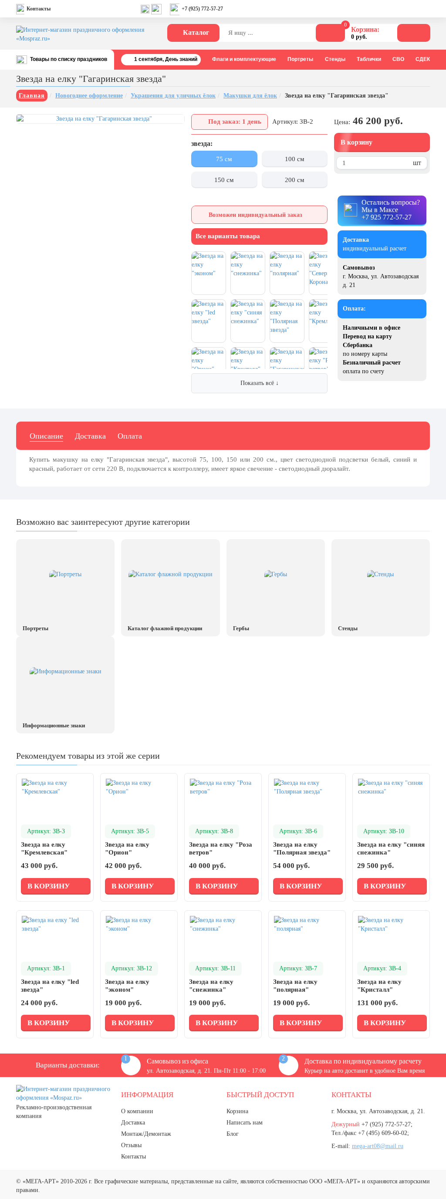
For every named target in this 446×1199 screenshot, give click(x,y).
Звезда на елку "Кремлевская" (44, 848)
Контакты (39, 9)
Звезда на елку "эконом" (127, 985)
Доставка (90, 436)
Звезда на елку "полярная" (295, 985)
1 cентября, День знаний (165, 59)
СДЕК (423, 59)
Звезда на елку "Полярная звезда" (302, 848)
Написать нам (244, 1122)
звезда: (202, 143)
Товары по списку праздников (68, 59)
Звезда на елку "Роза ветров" (220, 848)
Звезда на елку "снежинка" (211, 985)
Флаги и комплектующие (244, 59)
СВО (398, 59)
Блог (232, 1134)
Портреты (300, 59)
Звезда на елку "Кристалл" (379, 985)
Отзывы (131, 1145)
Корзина (237, 1111)
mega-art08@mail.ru (377, 1146)
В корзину (356, 142)
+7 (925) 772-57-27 (202, 9)
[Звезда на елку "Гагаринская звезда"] (100, 119)
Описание (46, 436)
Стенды (335, 59)
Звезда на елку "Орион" (127, 848)
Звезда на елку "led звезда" (50, 985)
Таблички (369, 59)
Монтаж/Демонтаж (146, 1134)
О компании (137, 1111)
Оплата (130, 436)
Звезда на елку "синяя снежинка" (391, 848)
